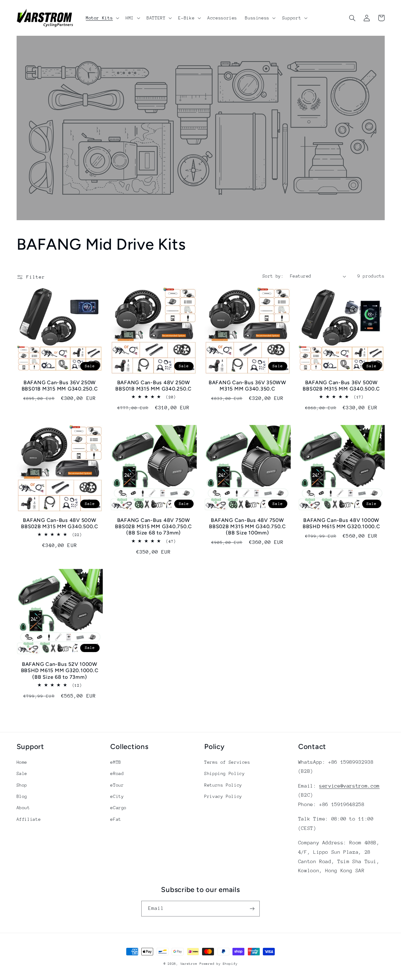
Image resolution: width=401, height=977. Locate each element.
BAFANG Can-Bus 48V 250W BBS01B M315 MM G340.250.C (153, 386)
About (23, 807)
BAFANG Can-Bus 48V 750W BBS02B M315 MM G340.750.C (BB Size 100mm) (247, 526)
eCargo (118, 807)
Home (22, 762)
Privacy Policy (223, 796)
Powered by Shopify (218, 964)
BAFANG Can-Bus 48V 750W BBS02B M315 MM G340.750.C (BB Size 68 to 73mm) (153, 526)
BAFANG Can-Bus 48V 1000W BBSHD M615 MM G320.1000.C (341, 523)
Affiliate (29, 819)
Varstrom (188, 964)
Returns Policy (223, 785)
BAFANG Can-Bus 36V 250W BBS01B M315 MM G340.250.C (60, 386)
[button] (102, 18)
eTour (117, 785)
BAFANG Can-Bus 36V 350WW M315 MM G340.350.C (247, 386)
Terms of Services (227, 762)
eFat (115, 819)
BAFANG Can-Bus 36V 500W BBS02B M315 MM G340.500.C (341, 386)
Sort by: (273, 276)
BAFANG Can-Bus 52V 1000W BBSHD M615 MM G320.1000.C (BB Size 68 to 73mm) (60, 670)
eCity (117, 796)
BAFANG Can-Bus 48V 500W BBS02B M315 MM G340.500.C (59, 523)
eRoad (117, 773)
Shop (22, 785)
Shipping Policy (224, 773)
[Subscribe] (252, 908)
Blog (22, 796)
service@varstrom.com (349, 786)
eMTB (115, 762)
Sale (22, 773)
